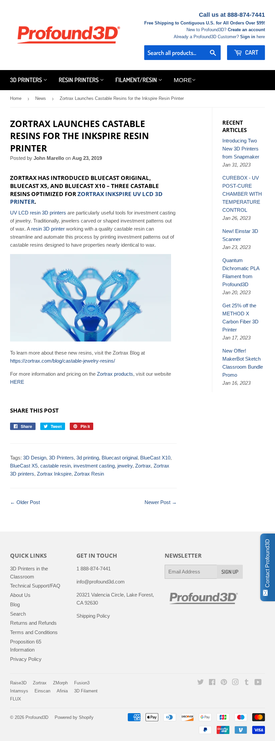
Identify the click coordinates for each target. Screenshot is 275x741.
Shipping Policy (93, 616)
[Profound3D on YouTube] (258, 683)
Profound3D (36, 717)
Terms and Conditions (34, 632)
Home (15, 98)
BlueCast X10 (155, 457)
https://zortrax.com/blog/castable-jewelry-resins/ (62, 361)
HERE (17, 382)
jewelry (124, 466)
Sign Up (229, 571)
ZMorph (60, 682)
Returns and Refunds (33, 623)
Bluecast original (120, 457)
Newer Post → (161, 502)
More (183, 80)
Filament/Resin (136, 79)
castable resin (55, 466)
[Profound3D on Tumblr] (246, 683)
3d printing (87, 457)
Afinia (62, 690)
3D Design (34, 457)
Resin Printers (79, 79)
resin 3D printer (48, 229)
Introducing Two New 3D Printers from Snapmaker (240, 149)
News (40, 98)
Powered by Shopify (74, 717)
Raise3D (18, 682)
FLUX (15, 698)
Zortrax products (115, 374)
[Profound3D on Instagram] (235, 683)
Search (18, 614)
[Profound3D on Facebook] (212, 683)
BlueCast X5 (24, 466)
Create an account (246, 29)
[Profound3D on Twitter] (200, 683)
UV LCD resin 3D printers (38, 212)
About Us (20, 595)
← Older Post (25, 502)
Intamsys (19, 690)
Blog (15, 604)
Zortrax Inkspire (54, 474)
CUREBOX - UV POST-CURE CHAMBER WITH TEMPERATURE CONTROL (242, 194)
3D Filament (86, 690)
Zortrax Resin (89, 474)
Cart (251, 52)
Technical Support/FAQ (35, 586)
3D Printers (26, 79)
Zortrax (143, 466)
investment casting (94, 466)
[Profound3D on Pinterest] (223, 683)
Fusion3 (82, 682)
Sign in (247, 36)
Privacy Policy (26, 659)
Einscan (42, 690)
